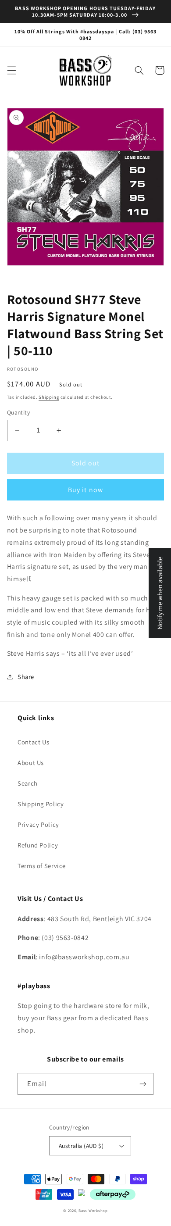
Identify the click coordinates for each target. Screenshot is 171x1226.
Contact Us (33, 742)
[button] (11, 70)
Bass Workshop (93, 1210)
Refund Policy (38, 845)
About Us (31, 762)
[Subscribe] (143, 1083)
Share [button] (26, 676)
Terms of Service (42, 865)
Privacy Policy (38, 824)
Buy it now (85, 489)
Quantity (18, 412)
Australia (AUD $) (81, 1146)
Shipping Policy (41, 804)
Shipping (49, 397)
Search (28, 783)
